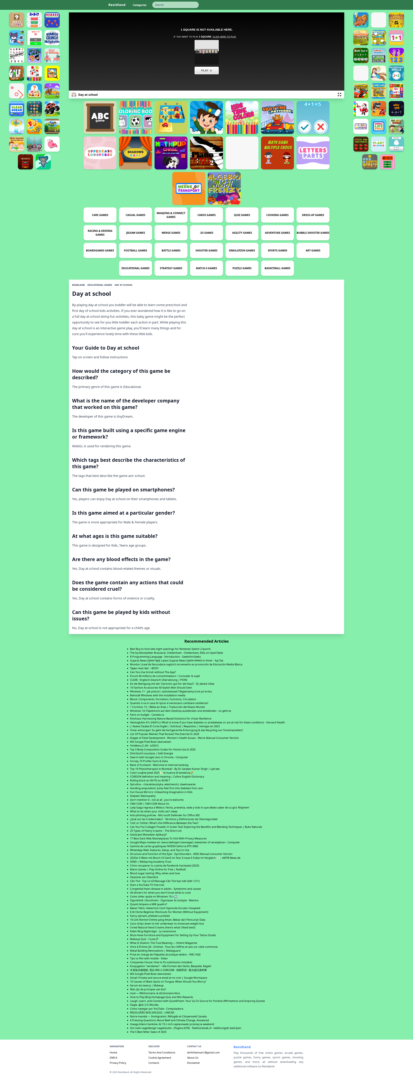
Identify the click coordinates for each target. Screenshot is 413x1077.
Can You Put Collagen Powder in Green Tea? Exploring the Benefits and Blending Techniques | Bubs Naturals (196, 827)
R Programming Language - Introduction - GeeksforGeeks (165, 656)
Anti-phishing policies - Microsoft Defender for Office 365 (165, 815)
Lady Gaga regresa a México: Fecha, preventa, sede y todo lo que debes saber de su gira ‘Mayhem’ (189, 807)
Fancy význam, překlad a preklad (150, 916)
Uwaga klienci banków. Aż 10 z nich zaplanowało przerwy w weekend (172, 1024)
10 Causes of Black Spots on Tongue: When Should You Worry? (168, 981)
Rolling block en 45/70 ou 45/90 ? (150, 780)
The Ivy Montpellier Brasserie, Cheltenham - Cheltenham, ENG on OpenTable (176, 653)
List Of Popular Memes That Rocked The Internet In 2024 (164, 734)
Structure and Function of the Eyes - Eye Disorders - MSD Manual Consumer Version (181, 854)
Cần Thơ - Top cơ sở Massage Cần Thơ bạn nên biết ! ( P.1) (165, 881)
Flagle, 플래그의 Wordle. (144, 1005)
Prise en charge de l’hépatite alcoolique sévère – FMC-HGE (165, 954)
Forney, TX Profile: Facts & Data (149, 761)
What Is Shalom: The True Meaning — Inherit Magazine (163, 943)
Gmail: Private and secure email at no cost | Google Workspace (168, 977)
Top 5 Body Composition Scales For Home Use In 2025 (163, 749)
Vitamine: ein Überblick (144, 877)
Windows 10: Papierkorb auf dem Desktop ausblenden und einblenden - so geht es (180, 711)
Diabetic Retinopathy (143, 796)
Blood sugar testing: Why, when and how (155, 873)
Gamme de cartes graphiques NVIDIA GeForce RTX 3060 (164, 846)
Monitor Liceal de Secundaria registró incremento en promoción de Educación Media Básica (186, 664)
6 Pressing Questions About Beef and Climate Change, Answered (169, 1020)
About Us (192, 1057)
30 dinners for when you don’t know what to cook (160, 892)
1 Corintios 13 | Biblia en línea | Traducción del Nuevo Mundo (167, 707)
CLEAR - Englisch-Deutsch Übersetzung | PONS (158, 680)
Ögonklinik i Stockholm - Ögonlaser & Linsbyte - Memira (164, 900)
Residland (117, 5)
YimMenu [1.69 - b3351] (144, 745)
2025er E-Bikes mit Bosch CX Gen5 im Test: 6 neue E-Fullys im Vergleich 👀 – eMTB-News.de (185, 858)
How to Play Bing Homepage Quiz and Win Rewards (161, 997)
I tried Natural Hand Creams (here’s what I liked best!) (162, 927)
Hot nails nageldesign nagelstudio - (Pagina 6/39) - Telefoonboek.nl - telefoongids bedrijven (185, 1028)
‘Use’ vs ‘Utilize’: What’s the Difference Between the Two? (164, 823)
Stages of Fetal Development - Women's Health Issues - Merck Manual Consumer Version (184, 738)
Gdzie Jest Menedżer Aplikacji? (148, 834)
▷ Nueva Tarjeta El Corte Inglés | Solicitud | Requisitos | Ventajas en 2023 (175, 726)
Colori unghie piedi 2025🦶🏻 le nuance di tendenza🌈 (161, 772)
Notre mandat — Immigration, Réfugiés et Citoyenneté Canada (168, 1016)
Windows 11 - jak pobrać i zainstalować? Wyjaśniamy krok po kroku (171, 691)
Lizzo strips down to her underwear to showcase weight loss (167, 923)
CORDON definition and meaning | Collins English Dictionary (167, 776)
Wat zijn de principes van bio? (148, 989)
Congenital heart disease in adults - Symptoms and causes (165, 889)
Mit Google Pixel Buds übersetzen (150, 742)
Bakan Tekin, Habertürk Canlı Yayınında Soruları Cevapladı (165, 908)
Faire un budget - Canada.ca (147, 714)
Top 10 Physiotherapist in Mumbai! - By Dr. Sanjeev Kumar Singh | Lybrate (175, 769)
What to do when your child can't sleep (153, 811)
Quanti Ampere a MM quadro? (148, 904)
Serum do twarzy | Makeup (147, 985)
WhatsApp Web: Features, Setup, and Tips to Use (159, 850)
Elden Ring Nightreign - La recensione (153, 931)
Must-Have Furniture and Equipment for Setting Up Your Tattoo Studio (173, 935)
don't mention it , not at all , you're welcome (157, 800)
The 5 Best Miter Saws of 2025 (148, 1032)
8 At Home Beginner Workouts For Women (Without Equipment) (169, 912)
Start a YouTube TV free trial (147, 885)
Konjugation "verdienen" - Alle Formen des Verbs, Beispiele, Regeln (170, 966)
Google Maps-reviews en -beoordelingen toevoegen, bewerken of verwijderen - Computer (185, 842)
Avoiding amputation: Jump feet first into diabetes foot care (166, 788)
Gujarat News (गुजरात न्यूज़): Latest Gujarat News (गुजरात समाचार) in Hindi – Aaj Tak (176, 660)
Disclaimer (193, 1063)
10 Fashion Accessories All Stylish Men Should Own (161, 687)
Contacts (153, 1063)
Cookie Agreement (159, 1057)
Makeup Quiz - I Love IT (144, 939)
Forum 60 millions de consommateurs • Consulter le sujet (165, 676)
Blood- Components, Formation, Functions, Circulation (163, 699)
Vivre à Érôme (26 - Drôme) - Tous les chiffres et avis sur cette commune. (174, 947)
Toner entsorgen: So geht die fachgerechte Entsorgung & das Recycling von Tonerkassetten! (186, 730)
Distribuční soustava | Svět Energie (151, 753)
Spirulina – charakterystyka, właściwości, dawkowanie (163, 784)
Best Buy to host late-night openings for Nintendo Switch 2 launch (170, 649)
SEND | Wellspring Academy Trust (150, 861)
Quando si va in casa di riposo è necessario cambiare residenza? (169, 703)
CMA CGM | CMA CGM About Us (149, 803)
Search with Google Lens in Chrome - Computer (159, 757)
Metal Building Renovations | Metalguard (155, 950)
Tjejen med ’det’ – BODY (144, 668)
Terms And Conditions (161, 1052)
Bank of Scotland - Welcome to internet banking (159, 765)
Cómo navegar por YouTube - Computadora (156, 1008)
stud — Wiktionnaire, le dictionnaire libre (155, 993)
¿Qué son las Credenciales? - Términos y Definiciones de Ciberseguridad (173, 819)
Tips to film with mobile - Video (149, 958)
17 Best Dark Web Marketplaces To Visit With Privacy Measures (168, 838)
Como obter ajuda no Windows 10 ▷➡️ (153, 896)
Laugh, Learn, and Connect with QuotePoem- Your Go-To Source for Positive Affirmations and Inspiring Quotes (197, 1001)
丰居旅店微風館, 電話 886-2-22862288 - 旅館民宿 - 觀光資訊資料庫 (168, 970)
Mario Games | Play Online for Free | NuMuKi (158, 869)
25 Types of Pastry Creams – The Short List (156, 830)
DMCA (113, 1057)
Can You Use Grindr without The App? (153, 672)
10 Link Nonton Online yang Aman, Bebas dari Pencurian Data (167, 919)
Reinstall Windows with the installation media (157, 695)
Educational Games (99, 284)
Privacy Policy (118, 1063)
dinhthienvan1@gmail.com (203, 1052)
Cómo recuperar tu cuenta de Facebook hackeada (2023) (164, 865)
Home (113, 1052)
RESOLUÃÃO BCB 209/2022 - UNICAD (152, 1012)
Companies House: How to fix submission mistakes (161, 962)
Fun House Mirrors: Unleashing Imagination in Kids (161, 792)
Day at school (124, 284)
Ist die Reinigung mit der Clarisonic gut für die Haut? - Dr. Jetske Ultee (172, 683)
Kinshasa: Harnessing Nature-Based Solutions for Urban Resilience (170, 718)
